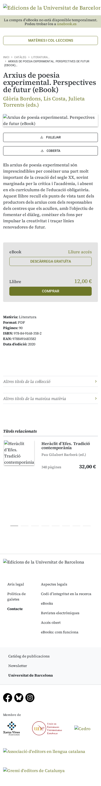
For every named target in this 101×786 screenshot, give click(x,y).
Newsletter (17, 665)
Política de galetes (16, 596)
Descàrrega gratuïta (50, 261)
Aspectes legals (54, 584)
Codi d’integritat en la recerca (66, 593)
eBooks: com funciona (59, 632)
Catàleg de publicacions (29, 656)
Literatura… (40, 57)
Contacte (15, 608)
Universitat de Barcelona (30, 675)
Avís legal (15, 584)
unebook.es (67, 24)
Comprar (50, 291)
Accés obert (51, 622)
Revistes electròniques (60, 613)
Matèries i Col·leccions (50, 40)
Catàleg (20, 57)
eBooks (47, 603)
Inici (6, 57)
